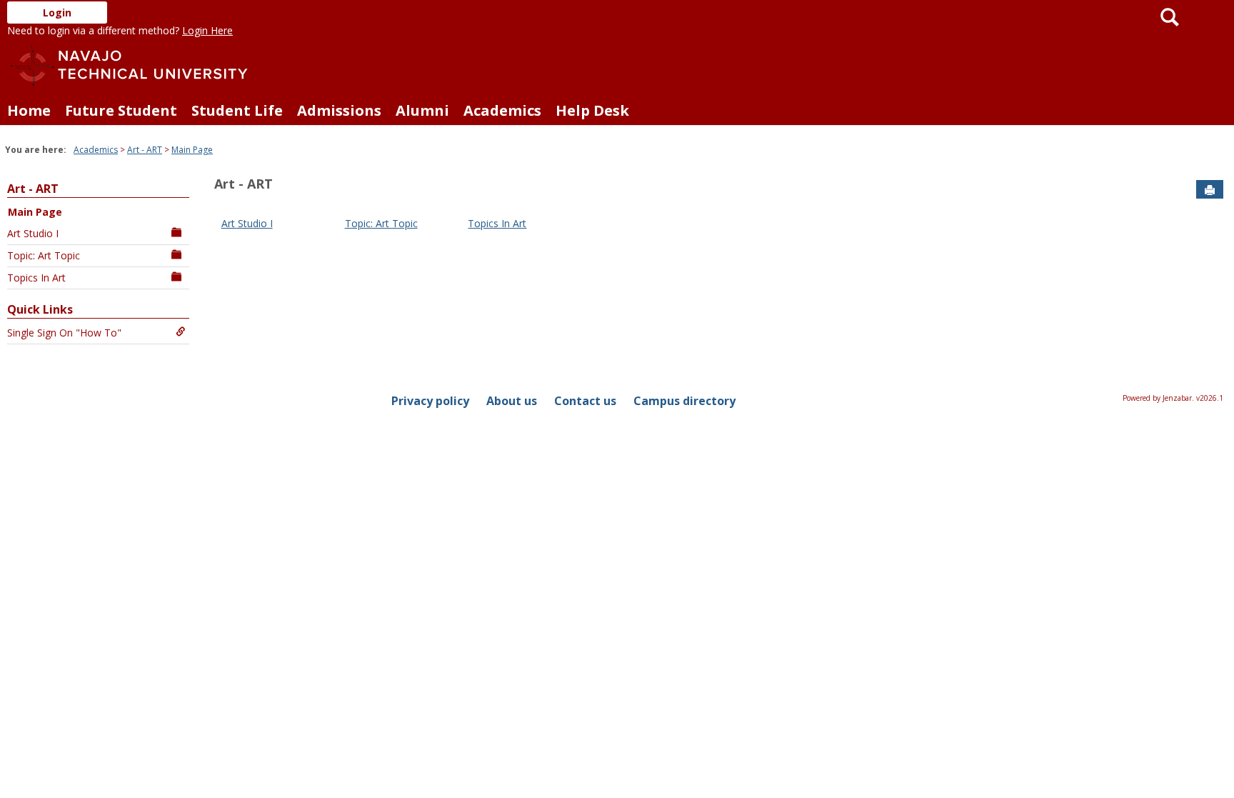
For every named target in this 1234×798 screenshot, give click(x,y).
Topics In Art (36, 277)
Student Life (237, 110)
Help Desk (592, 110)
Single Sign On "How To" (64, 332)
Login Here (207, 30)
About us (511, 401)
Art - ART (144, 150)
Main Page (192, 150)
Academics (502, 110)
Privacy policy (430, 401)
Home (29, 110)
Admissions (339, 110)
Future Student (121, 110)
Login (57, 12)
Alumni (422, 110)
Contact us (585, 401)
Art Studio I (33, 233)
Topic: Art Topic (43, 255)
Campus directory (684, 401)
